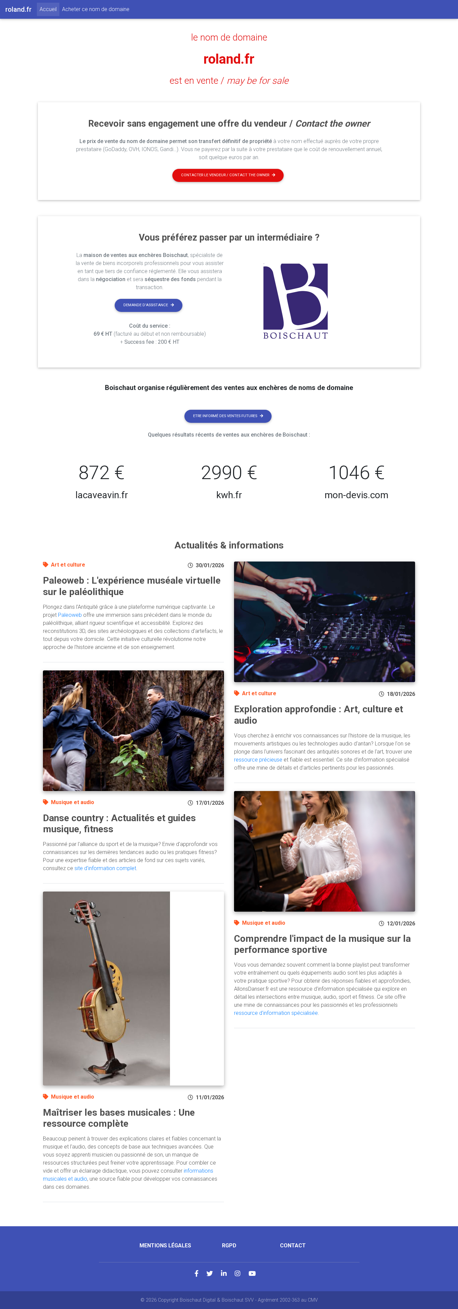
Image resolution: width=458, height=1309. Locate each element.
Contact (293, 1245)
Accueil (49, 9)
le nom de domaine (229, 37)
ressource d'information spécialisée (276, 1013)
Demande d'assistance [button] (145, 305)
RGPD (229, 1245)
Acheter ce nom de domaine (95, 9)
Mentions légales (165, 1245)
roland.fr (229, 59)
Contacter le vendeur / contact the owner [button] (225, 175)
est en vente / (229, 80)
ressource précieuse (258, 760)
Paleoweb (70, 615)
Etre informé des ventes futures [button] (225, 416)
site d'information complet (105, 868)
